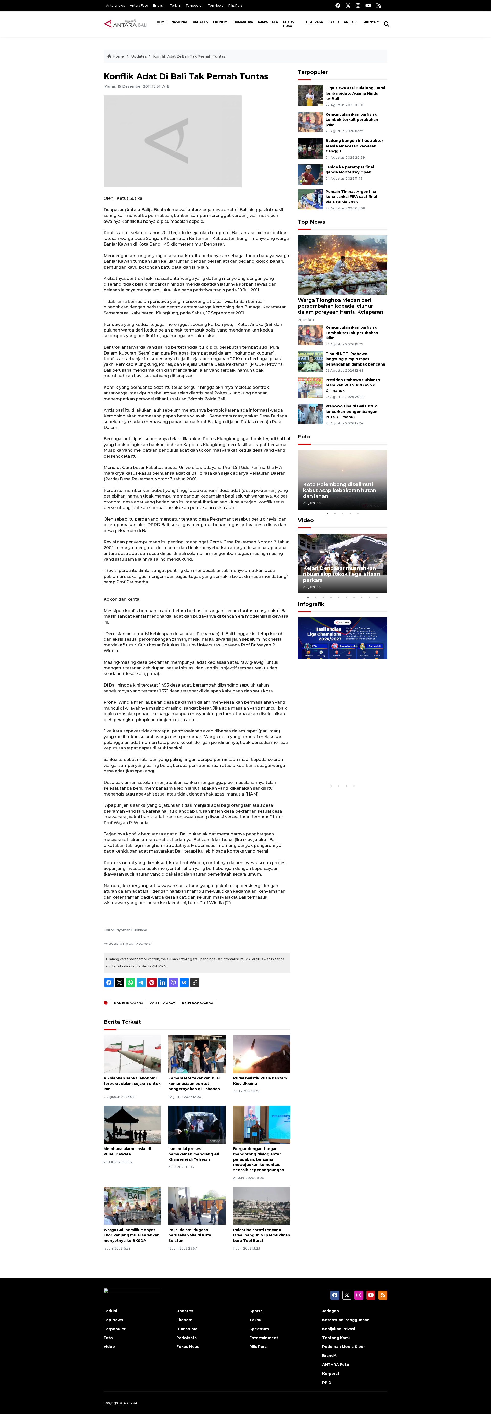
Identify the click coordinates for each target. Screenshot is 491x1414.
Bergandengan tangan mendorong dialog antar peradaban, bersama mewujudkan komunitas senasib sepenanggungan (258, 1159)
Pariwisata (268, 22)
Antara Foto (139, 5)
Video (306, 520)
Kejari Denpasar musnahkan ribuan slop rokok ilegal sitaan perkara (341, 574)
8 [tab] (361, 597)
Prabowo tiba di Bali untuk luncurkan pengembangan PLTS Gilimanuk (351, 411)
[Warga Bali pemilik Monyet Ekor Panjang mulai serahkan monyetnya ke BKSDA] (132, 1205)
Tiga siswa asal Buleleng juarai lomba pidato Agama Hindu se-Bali (355, 93)
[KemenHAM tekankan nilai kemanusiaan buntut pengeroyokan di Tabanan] (196, 1053)
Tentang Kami (336, 1337)
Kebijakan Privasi (338, 1329)
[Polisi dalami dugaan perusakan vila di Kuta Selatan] (196, 1205)
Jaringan (330, 1311)
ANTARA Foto (335, 1364)
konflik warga (128, 1003)
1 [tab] (327, 513)
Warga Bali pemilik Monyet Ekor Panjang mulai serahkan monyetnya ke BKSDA (132, 1235)
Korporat (330, 1373)
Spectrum (259, 1329)
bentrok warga (197, 1003)
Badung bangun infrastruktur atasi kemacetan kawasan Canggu (354, 146)
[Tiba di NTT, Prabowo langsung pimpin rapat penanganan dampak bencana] (310, 361)
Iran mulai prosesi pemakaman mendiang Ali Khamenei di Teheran (193, 1154)
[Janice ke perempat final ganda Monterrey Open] (310, 174)
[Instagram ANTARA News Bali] (358, 5)
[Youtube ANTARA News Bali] (368, 5)
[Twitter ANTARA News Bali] (348, 5)
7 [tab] (354, 597)
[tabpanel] (342, 480)
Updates (200, 22)
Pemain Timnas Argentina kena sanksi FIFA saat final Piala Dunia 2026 (351, 197)
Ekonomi (220, 22)
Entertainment (263, 1337)
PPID (326, 1382)
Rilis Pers (235, 5)
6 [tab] (346, 597)
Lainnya (369, 22)
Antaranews (115, 5)
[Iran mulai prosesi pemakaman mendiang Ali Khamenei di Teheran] (196, 1124)
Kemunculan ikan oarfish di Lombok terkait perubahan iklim (352, 119)
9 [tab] (369, 597)
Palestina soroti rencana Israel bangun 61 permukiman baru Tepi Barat (261, 1235)
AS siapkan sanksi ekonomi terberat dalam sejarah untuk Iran (132, 1083)
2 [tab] (335, 513)
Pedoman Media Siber (343, 1346)
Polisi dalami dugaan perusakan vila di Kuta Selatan (189, 1235)
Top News (215, 5)
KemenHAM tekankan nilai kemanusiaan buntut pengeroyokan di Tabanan (194, 1083)
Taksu (333, 22)
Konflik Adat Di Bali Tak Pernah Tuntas (189, 56)
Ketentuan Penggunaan (346, 1320)
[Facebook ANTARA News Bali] (337, 5)
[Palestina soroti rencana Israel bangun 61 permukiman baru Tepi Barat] (261, 1205)
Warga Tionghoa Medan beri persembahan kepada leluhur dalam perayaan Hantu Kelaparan (340, 306)
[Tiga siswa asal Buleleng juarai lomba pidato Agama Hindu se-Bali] (310, 95)
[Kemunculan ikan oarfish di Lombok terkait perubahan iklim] (310, 121)
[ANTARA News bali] (129, 24)
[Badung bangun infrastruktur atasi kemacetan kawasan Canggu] (310, 148)
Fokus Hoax (288, 24)
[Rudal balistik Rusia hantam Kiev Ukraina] (261, 1053)
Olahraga (314, 22)
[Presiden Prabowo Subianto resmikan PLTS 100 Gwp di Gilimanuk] (310, 387)
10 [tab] (377, 597)
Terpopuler (194, 5)
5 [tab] (358, 513)
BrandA (329, 1355)
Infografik (311, 604)
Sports (255, 1311)
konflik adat (163, 1003)
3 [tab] (342, 513)
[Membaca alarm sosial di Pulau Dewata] (132, 1124)
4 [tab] (350, 513)
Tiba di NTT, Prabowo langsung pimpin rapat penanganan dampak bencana (355, 359)
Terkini (175, 5)
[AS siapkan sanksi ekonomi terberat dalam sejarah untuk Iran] (132, 1053)
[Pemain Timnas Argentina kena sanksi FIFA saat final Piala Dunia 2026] (310, 198)
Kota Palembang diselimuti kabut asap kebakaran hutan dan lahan (339, 490)
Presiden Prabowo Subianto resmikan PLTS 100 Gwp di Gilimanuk (353, 385)
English (159, 5)
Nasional (180, 22)
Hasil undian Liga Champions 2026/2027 (340, 765)
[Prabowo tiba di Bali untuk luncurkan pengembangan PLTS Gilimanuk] (310, 413)
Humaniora (243, 22)
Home (161, 22)
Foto (304, 437)
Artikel (350, 22)
